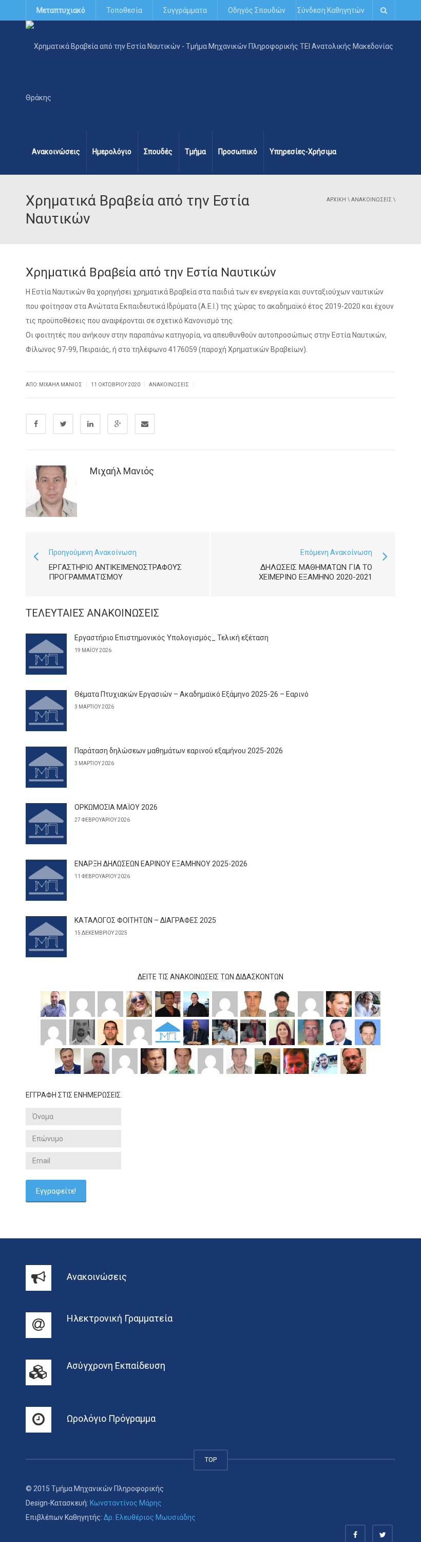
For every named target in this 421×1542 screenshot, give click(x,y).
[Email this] (145, 424)
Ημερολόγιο (111, 151)
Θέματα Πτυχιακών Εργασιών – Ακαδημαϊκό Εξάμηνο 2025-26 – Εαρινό (191, 694)
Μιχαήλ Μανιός (122, 471)
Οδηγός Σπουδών (256, 10)
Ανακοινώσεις (56, 151)
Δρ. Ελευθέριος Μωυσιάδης (150, 1517)
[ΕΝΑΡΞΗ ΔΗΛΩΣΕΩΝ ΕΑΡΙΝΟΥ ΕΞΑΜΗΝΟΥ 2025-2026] (46, 880)
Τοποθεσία (124, 10)
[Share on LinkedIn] (90, 424)
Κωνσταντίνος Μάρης (126, 1503)
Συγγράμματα (185, 10)
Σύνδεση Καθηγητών (331, 10)
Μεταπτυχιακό (60, 10)
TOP (211, 1459)
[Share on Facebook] (36, 424)
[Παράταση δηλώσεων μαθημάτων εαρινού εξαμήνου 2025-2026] (46, 767)
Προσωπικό (237, 151)
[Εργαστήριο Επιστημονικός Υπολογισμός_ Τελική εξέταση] (46, 654)
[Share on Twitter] (63, 424)
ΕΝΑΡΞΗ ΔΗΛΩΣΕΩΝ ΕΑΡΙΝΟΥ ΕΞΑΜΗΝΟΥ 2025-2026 (160, 864)
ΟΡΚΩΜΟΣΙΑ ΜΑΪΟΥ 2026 (116, 807)
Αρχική (336, 199)
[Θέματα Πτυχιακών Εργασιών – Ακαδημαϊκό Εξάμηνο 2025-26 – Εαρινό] (46, 710)
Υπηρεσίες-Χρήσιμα (303, 151)
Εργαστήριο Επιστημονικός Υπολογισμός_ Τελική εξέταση (171, 638)
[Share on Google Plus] (117, 424)
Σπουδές (158, 151)
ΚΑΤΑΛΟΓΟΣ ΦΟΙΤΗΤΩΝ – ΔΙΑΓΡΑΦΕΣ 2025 (145, 920)
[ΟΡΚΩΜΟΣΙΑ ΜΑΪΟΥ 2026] (46, 823)
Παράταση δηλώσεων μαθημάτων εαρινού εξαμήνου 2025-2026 (178, 751)
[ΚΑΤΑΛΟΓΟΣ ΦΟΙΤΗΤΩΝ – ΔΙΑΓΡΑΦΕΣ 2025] (46, 936)
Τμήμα (195, 151)
